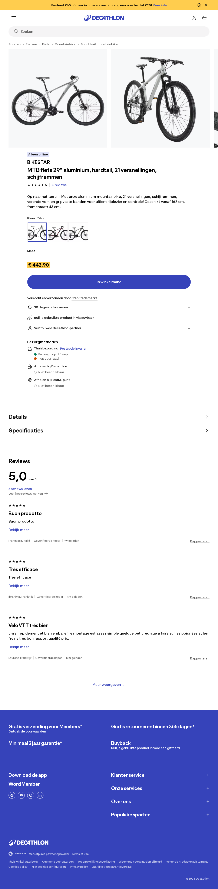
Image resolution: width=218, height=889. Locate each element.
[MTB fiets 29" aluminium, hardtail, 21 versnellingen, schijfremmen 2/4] (160, 98)
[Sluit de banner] (206, 5)
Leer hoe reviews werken (26, 493)
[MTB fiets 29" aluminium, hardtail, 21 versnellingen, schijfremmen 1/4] (58, 98)
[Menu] (14, 18)
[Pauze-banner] (199, 5)
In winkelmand (109, 282)
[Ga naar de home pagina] (104, 18)
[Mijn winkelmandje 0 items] (204, 18)
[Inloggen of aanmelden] (194, 18)
